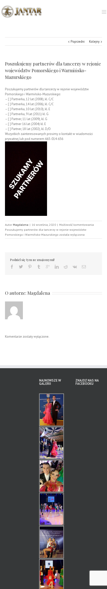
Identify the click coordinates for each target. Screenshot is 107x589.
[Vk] (75, 267)
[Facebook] (12, 267)
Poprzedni (78, 41)
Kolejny (94, 41)
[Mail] (84, 267)
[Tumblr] (39, 267)
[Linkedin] (57, 267)
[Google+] (48, 267)
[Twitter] (21, 267)
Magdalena (20, 225)
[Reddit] (66, 267)
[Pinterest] (30, 267)
